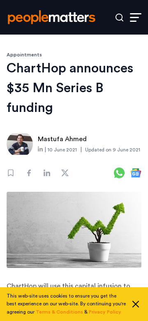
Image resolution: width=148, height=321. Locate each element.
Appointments (24, 54)
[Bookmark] (11, 173)
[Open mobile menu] (135, 17)
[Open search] (119, 17)
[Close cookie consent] (135, 304)
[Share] (29, 173)
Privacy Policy (105, 311)
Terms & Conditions (59, 311)
